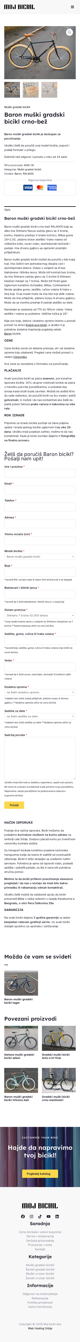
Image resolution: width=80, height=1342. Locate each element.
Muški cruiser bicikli (40, 1273)
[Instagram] (31, 1216)
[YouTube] (48, 1216)
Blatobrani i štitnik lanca (21, 587)
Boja (8, 565)
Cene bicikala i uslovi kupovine (40, 1232)
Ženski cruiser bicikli (40, 1278)
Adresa (10, 517)
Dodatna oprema (16, 686)
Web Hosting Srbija (40, 1328)
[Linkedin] (57, 1216)
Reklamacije (40, 1298)
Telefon (10, 500)
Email (9, 483)
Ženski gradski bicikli (40, 1269)
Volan (9, 660)
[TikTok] (40, 1216)
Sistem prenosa (16, 609)
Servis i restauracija (40, 1236)
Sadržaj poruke (15, 735)
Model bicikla (14, 551)
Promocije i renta (40, 1245)
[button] (69, 32)
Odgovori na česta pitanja (40, 1294)
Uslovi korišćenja (40, 1307)
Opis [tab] (7, 209)
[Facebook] (23, 1216)
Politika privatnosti (40, 1302)
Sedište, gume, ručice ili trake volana (30, 633)
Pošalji (14, 805)
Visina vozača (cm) (18, 534)
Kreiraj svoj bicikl (36, 325)
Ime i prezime (14, 466)
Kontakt (40, 1249)
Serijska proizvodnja (40, 1240)
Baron (18, 173)
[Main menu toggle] (72, 7)
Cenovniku (20, 356)
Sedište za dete (15, 711)
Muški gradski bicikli (17, 107)
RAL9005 (28, 173)
